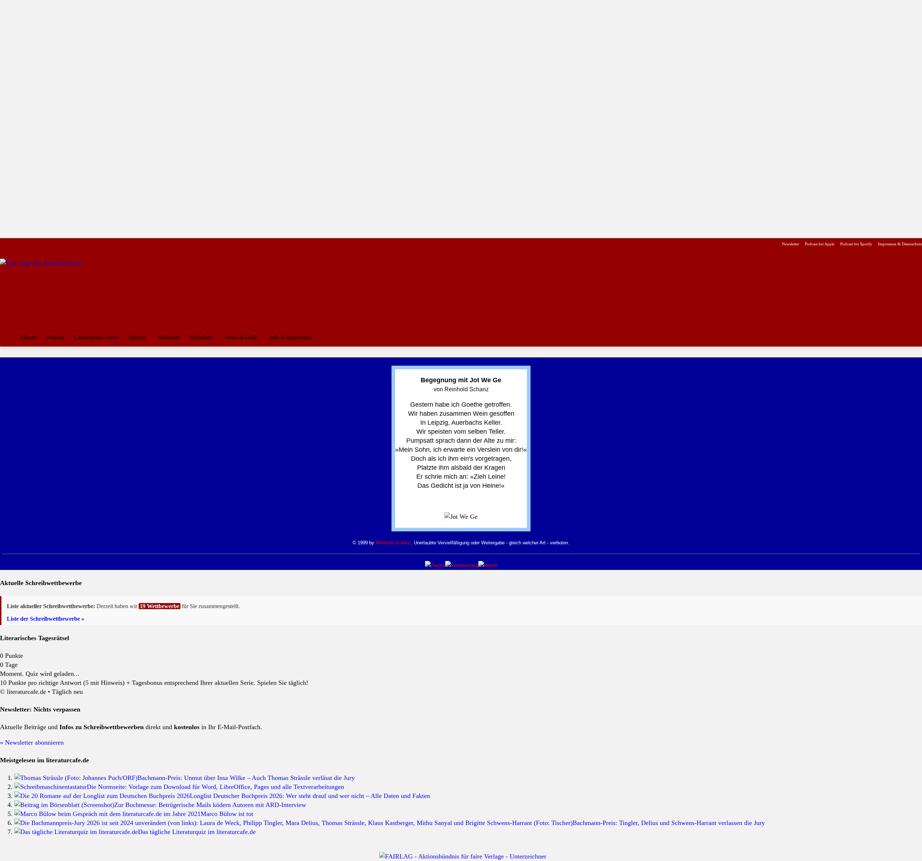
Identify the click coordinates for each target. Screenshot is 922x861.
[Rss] (84, 244)
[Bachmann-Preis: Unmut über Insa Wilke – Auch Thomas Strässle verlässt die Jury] (76, 777)
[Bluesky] (62, 244)
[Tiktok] (39, 244)
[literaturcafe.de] (52, 291)
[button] (913, 337)
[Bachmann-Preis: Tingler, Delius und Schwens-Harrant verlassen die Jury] (293, 822)
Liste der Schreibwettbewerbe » (45, 619)
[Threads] (50, 244)
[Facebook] (5, 244)
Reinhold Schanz (393, 542)
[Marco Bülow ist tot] (107, 813)
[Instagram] (16, 244)
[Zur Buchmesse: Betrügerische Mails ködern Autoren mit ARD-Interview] (64, 804)
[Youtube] (27, 244)
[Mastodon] (73, 244)
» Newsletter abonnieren (32, 742)
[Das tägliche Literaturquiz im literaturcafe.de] (76, 831)
